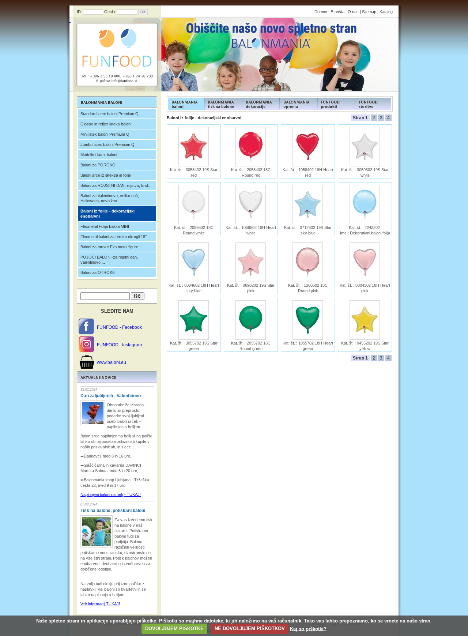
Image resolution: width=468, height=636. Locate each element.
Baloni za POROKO (98, 165)
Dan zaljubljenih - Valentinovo (110, 395)
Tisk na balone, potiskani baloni (112, 510)
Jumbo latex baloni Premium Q (107, 144)
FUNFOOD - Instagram (119, 344)
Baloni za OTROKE (97, 272)
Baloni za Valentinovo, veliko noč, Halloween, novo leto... (109, 198)
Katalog (386, 12)
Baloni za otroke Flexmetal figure (109, 247)
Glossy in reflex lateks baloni (105, 124)
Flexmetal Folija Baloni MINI (104, 226)
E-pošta (337, 12)
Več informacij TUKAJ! (100, 604)
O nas (353, 12)
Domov (320, 12)
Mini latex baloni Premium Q (104, 134)
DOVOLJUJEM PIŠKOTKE (174, 628)
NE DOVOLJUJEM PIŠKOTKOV (250, 628)
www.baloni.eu (111, 362)
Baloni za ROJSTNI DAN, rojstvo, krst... (115, 185)
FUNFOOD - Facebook (119, 327)
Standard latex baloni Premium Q (109, 114)
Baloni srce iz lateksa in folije (105, 175)
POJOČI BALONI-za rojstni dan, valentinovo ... (109, 259)
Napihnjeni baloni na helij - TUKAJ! (110, 494)
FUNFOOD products (185, 104)
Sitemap (369, 12)
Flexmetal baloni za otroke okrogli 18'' (113, 236)
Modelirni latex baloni (98, 155)
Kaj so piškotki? (308, 628)
